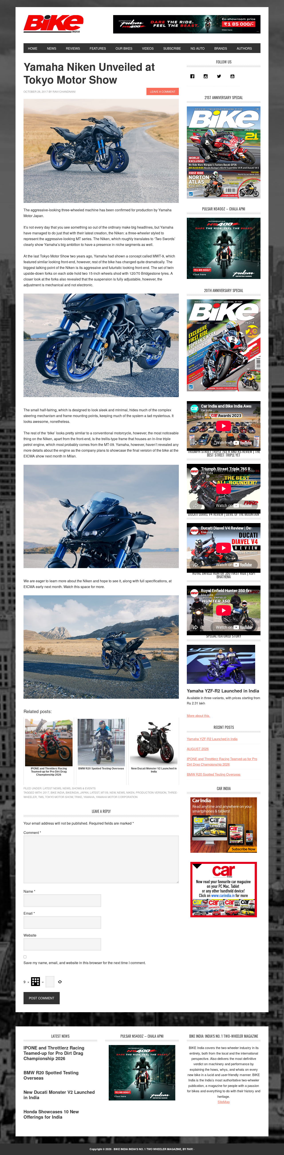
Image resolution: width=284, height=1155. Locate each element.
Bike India (53, 24)
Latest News (52, 788)
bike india (57, 792)
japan (84, 792)
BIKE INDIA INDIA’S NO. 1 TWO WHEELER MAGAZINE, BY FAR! (153, 1149)
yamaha (89, 797)
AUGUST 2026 (198, 748)
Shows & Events (84, 788)
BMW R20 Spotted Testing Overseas (214, 774)
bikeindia (72, 792)
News (67, 788)
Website (30, 935)
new (113, 792)
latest (94, 792)
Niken (130, 792)
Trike (78, 797)
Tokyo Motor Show (59, 797)
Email (29, 913)
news (121, 792)
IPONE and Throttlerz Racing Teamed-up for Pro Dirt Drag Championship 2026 (54, 1052)
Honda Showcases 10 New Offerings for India (51, 1114)
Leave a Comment (162, 91)
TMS (41, 797)
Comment (32, 832)
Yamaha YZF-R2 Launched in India (223, 690)
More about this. (198, 715)
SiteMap (224, 1101)
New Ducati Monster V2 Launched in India (59, 1094)
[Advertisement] (220, 953)
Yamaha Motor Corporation (117, 797)
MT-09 (104, 792)
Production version (151, 792)
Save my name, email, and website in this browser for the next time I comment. (85, 962)
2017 (46, 792)
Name (29, 891)
